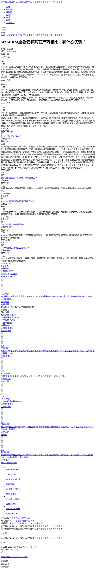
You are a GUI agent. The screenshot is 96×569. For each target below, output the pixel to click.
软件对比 (22, 521)
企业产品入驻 (24, 518)
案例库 (9, 15)
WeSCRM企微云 (12, 35)
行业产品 (30, 521)
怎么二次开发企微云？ (11, 136)
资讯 (8, 17)
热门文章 (14, 521)
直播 (8, 20)
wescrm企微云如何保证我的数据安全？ (18, 201)
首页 (8, 7)
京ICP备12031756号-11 (11, 549)
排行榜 (9, 12)
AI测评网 (10, 23)
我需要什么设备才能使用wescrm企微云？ (19, 178)
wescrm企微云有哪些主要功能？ (15, 248)
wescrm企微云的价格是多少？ (14, 224)
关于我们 (14, 523)
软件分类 (10, 9)
